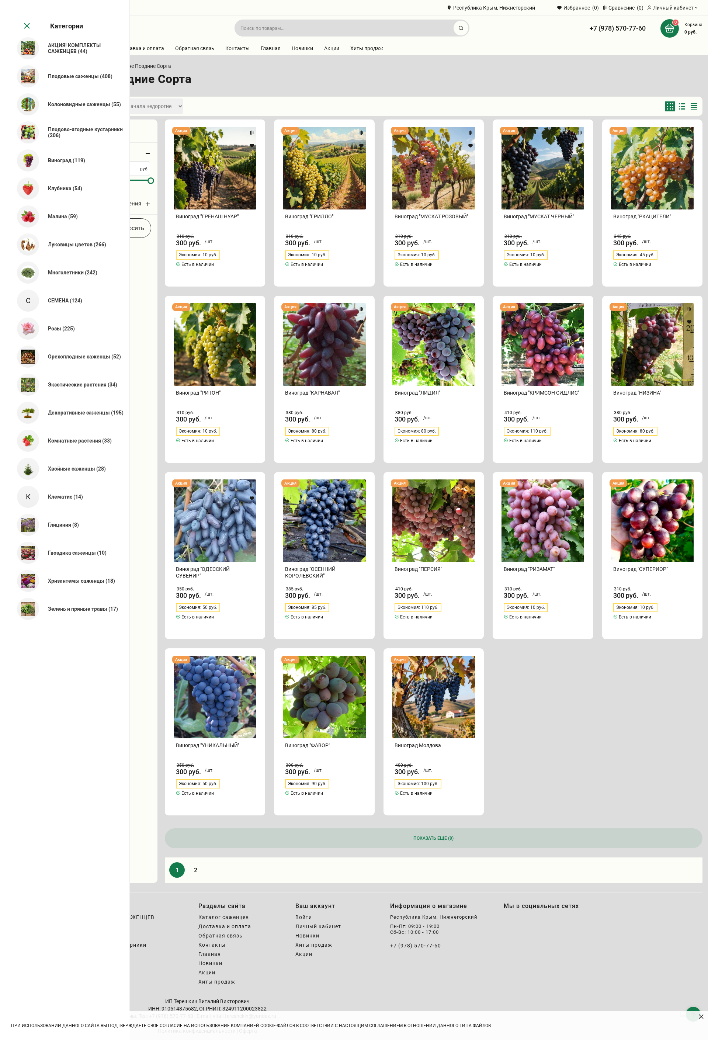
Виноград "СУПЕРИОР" (640, 569)
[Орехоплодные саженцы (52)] (25, 357)
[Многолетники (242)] (25, 272)
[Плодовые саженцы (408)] (25, 76)
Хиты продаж (366, 48)
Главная (271, 48)
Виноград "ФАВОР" (307, 745)
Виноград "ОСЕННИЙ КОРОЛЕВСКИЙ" (310, 572)
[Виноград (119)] (25, 160)
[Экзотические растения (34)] (25, 385)
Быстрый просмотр (215, 168)
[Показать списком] (682, 106)
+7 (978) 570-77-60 (618, 28)
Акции (331, 48)
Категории (66, 26)
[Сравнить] (252, 133)
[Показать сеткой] (670, 106)
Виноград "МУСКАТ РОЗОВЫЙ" (431, 216)
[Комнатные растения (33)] (25, 441)
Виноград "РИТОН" (198, 393)
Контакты (237, 48)
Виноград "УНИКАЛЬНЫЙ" (207, 745)
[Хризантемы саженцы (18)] (25, 581)
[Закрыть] (26, 26)
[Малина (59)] (25, 216)
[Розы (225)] (25, 329)
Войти (303, 917)
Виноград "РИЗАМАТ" (529, 569)
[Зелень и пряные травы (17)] (25, 609)
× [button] (701, 1016)
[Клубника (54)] (25, 188)
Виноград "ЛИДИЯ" (417, 393)
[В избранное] (252, 146)
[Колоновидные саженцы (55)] (25, 104)
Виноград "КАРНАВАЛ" (312, 393)
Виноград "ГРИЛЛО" (309, 216)
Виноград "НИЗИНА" (637, 393)
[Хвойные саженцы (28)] (25, 469)
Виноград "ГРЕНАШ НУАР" (207, 216)
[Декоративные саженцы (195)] (25, 413)
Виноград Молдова (418, 745)
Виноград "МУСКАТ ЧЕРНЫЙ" (539, 216)
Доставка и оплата (141, 48)
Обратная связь (194, 48)
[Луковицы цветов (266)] (25, 244)
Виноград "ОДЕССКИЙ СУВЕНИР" (203, 572)
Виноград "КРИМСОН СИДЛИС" (541, 393)
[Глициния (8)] (25, 525)
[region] (64, 520)
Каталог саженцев (223, 917)
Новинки (302, 48)
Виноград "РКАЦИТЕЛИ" (642, 216)
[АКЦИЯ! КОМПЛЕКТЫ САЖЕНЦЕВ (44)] (25, 48)
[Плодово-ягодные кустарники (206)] (25, 132)
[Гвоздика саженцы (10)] (25, 553)
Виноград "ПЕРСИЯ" (418, 569)
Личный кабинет (318, 926)
